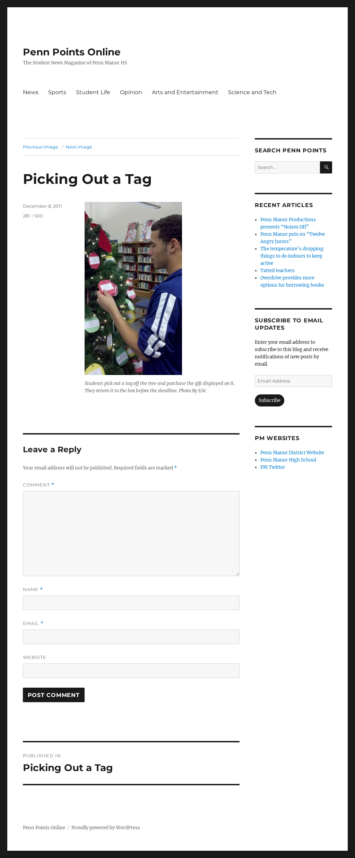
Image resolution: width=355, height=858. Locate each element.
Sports (57, 92)
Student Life (93, 92)
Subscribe (269, 400)
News (30, 92)
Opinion (131, 92)
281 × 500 (33, 215)
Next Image (79, 147)
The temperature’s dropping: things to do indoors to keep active (292, 256)
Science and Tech (252, 92)
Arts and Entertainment (185, 92)
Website (34, 657)
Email (33, 623)
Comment (38, 485)
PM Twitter (272, 467)
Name (33, 589)
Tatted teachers (277, 271)
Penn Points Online (72, 52)
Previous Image (40, 147)
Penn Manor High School (288, 460)
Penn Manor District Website (292, 453)
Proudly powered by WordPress (105, 828)
